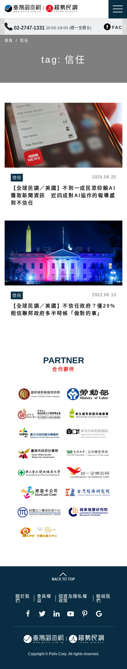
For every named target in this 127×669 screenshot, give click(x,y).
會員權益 (44, 598)
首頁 (9, 40)
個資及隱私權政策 (73, 598)
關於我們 (22, 598)
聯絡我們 (103, 598)
